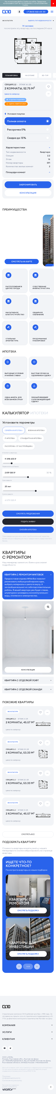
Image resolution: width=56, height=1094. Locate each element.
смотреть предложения (28, 514)
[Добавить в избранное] (48, 87)
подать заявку (28, 521)
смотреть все (27, 834)
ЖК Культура (7, 21)
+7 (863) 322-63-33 (35, 11)
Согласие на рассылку (12, 1080)
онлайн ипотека (28, 530)
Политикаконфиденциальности (11, 1077)
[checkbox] (13, 430)
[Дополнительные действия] (48, 94)
